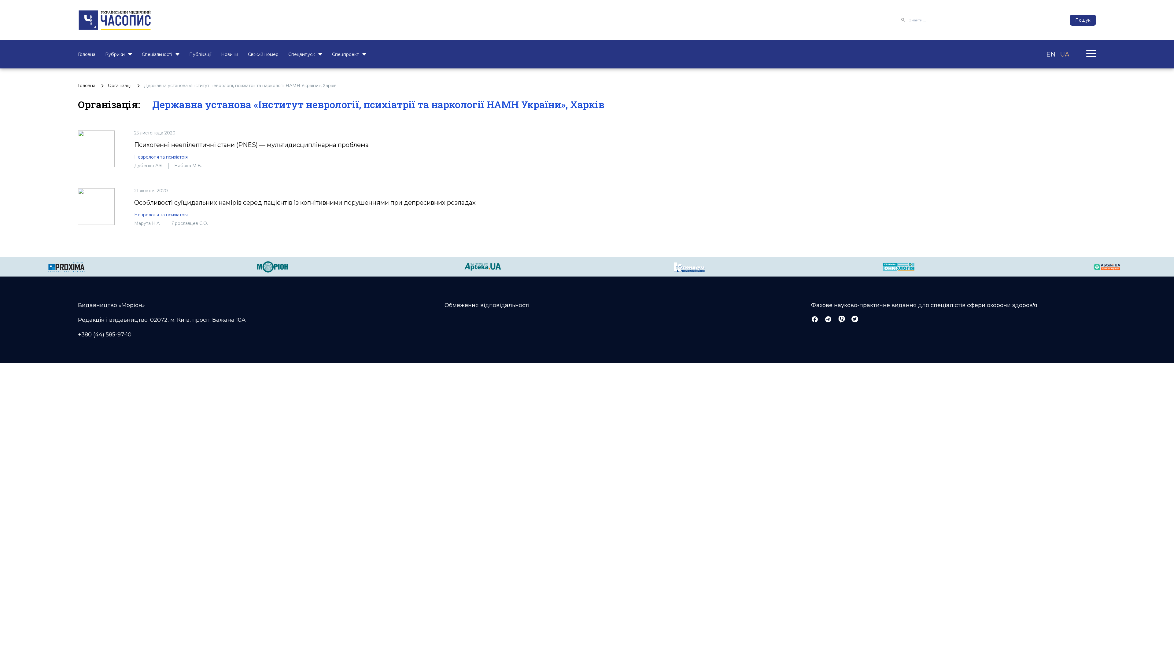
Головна (86, 54)
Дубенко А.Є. (148, 165)
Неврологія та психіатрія (161, 157)
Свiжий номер (263, 54)
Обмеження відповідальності (487, 305)
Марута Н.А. (147, 223)
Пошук (1083, 20)
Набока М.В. (188, 165)
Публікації (200, 54)
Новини (229, 54)
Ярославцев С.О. (190, 223)
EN (1050, 54)
